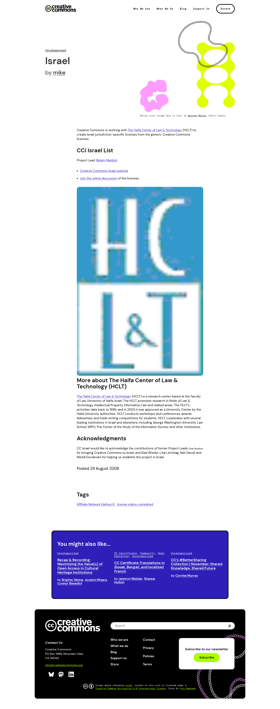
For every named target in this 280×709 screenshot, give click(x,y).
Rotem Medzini (106, 160)
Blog (183, 8)
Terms (147, 664)
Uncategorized (55, 50)
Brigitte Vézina (72, 580)
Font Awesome (187, 688)
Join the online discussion (98, 178)
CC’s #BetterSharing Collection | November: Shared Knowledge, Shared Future (196, 564)
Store (115, 664)
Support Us (201, 8)
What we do (119, 646)
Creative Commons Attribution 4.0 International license (131, 688)
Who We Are (141, 8)
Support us (119, 658)
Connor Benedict (69, 583)
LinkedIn (71, 674)
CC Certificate (125, 553)
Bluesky (51, 674)
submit (230, 625)
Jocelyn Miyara (96, 580)
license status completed (135, 504)
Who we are (119, 640)
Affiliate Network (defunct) (96, 504)
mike (59, 72)
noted (128, 685)
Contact (149, 640)
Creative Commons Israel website (104, 171)
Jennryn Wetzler (131, 579)
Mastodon (61, 674)
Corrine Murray (186, 576)
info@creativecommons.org (64, 665)
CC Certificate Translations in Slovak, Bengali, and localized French (139, 567)
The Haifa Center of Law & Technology (155, 130)
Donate (226, 8)
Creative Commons (60, 8)
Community (147, 553)
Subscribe (206, 658)
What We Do (165, 8)
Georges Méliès (197, 115)
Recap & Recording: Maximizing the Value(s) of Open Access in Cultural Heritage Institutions (80, 566)
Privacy (148, 648)
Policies (148, 656)
